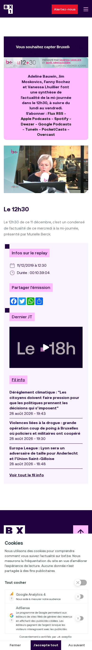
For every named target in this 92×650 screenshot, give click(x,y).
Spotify (61, 118)
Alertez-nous (64, 9)
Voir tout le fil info (26, 475)
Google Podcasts (54, 124)
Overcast (46, 134)
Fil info (18, 380)
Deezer (27, 124)
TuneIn (31, 129)
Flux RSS (55, 113)
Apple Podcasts (35, 118)
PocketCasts (54, 129)
